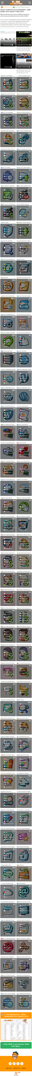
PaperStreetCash (7, 44)
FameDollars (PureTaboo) (23, 44)
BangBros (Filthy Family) (23, 67)
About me (8, 1068)
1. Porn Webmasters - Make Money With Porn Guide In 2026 (16, 1015)
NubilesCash (7, 67)
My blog (18, 1064)
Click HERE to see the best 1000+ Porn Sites (16, 1045)
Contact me (16, 1068)
